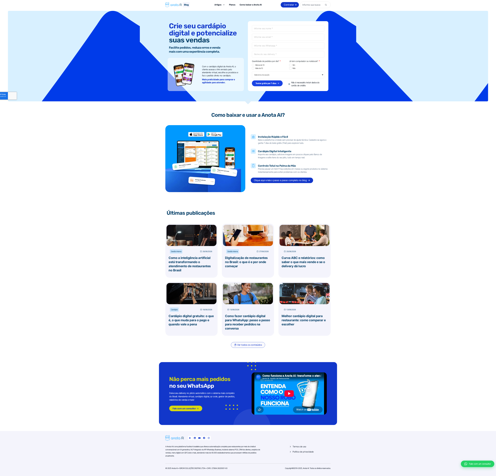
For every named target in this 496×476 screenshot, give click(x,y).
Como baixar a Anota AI (251, 4)
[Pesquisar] (325, 4)
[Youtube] (199, 438)
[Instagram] (209, 438)
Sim (293, 65)
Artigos (218, 4)
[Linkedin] (195, 438)
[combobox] (312, 5)
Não (293, 68)
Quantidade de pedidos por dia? (265, 61)
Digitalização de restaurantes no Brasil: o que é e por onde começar (246, 262)
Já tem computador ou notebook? (303, 61)
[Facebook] (204, 438)
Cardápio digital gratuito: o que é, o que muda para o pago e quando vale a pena (191, 320)
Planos (232, 4)
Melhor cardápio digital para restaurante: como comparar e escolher (304, 320)
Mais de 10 (259, 68)
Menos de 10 (259, 65)
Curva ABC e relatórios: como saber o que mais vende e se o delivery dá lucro (303, 262)
